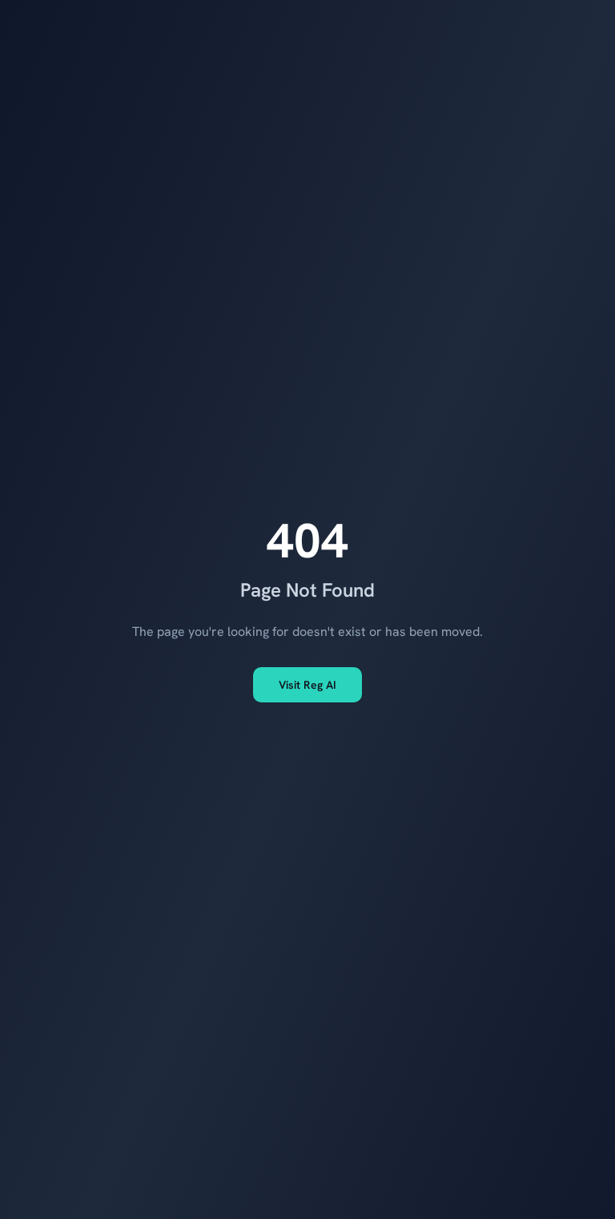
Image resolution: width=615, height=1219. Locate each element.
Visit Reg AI (307, 685)
